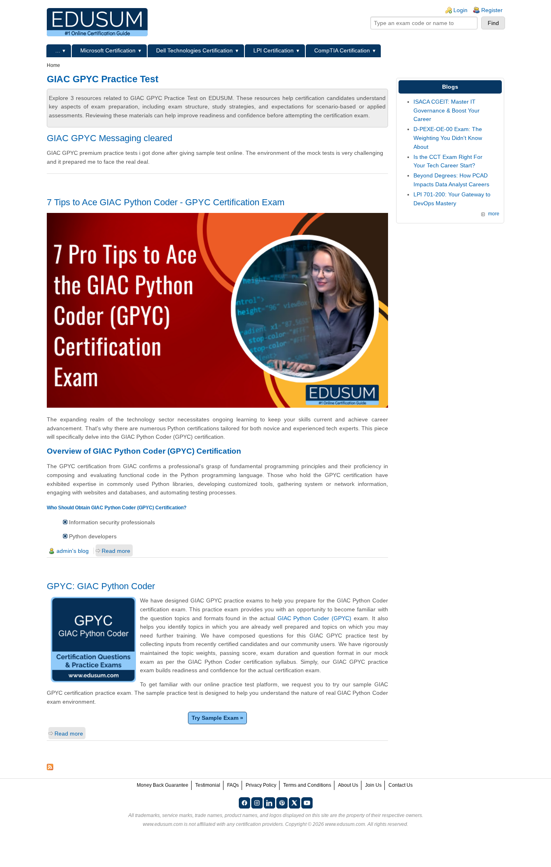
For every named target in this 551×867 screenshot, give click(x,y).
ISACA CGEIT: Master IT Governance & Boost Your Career (446, 110)
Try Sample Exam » (217, 718)
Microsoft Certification (108, 50)
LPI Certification (273, 50)
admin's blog (72, 551)
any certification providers (255, 824)
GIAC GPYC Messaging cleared (109, 138)
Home (53, 65)
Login (460, 10)
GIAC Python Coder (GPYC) (314, 618)
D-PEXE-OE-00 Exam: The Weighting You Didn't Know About (447, 138)
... (57, 50)
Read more (116, 551)
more (493, 213)
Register (492, 10)
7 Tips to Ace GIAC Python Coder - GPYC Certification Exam (165, 202)
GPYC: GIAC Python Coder (101, 586)
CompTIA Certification (342, 50)
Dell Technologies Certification (194, 50)
